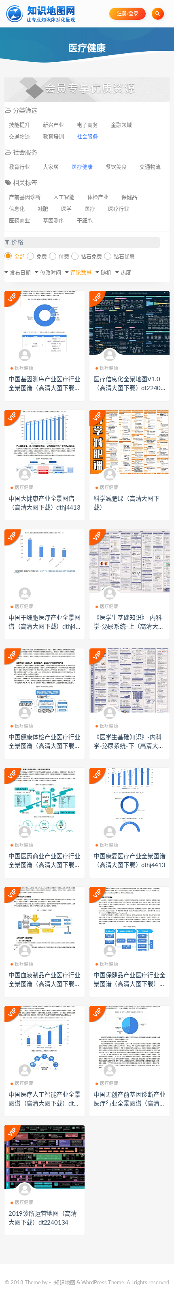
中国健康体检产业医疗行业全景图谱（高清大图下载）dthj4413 (44, 746)
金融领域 (121, 125)
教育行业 (19, 167)
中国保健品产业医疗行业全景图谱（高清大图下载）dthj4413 (129, 984)
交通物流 (19, 137)
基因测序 (53, 221)
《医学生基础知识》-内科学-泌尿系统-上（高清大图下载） (128, 627)
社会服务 (87, 137)
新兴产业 (53, 125)
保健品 (129, 197)
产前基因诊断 (24, 197)
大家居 (51, 167)
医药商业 (19, 221)
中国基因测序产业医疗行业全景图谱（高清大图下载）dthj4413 (44, 388)
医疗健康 (82, 167)
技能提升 (19, 125)
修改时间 (50, 273)
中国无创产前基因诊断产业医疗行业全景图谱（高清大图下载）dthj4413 (129, 1104)
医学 (66, 209)
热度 (126, 273)
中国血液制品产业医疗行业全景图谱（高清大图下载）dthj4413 (44, 984)
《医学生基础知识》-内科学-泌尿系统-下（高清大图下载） (128, 746)
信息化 (17, 209)
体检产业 (97, 197)
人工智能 (63, 197)
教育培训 (53, 137)
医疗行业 (118, 209)
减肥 (43, 209)
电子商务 (87, 125)
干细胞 (85, 221)
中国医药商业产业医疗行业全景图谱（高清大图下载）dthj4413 (44, 865)
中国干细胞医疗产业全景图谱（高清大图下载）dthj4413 (44, 627)
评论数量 (80, 273)
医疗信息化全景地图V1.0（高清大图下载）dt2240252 (128, 388)
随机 (106, 273)
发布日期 (20, 273)
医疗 (90, 209)
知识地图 (64, 1283)
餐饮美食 (116, 167)
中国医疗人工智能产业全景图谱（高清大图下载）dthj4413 (44, 1104)
